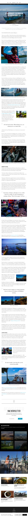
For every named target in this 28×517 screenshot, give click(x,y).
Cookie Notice (11, 515)
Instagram (14, 510)
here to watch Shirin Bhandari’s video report (10, 387)
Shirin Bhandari (16, 25)
